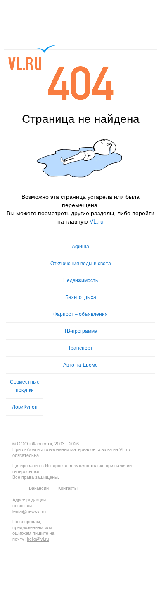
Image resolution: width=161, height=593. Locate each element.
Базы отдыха (80, 297)
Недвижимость (80, 280)
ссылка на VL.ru (113, 449)
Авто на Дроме (80, 365)
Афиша (80, 246)
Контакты (68, 488)
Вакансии (39, 488)
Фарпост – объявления (80, 314)
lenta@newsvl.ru (29, 511)
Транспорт (80, 348)
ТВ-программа (80, 331)
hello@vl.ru (38, 539)
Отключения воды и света (80, 263)
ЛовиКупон (25, 407)
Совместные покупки (25, 386)
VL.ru (32, 57)
